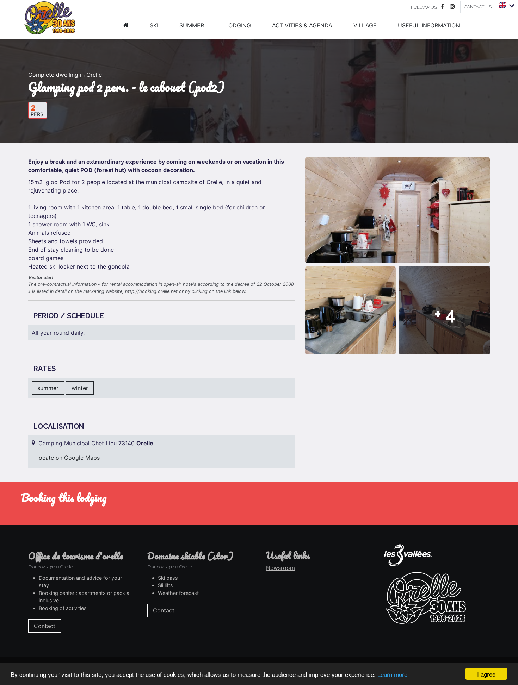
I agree (486, 674)
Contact (44, 625)
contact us (478, 7)
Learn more (392, 674)
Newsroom (280, 567)
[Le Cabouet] (350, 310)
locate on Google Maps (68, 457)
